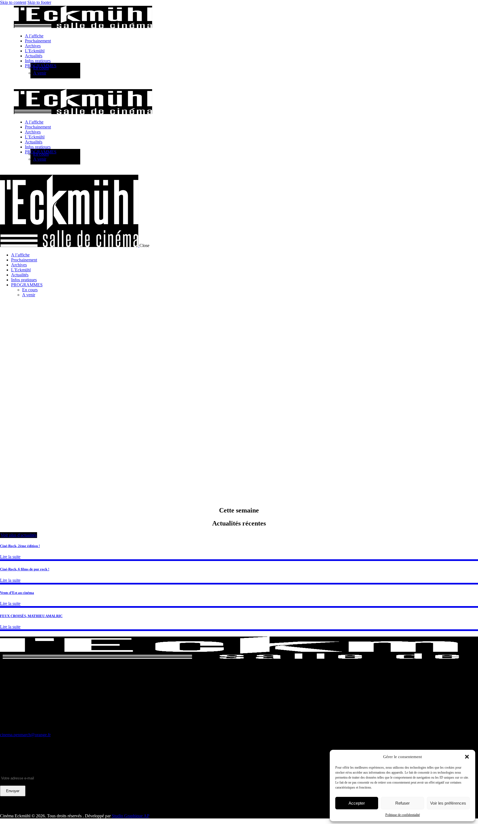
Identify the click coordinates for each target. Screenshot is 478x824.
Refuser (402, 803)
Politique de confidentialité (402, 815)
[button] (467, 756)
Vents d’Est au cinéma (17, 593)
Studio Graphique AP (130, 815)
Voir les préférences (448, 803)
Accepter (357, 803)
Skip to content (13, 2)
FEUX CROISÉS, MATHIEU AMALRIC (31, 616)
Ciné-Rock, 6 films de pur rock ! (24, 569)
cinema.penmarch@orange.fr (25, 734)
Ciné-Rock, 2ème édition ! (20, 546)
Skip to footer (39, 2)
